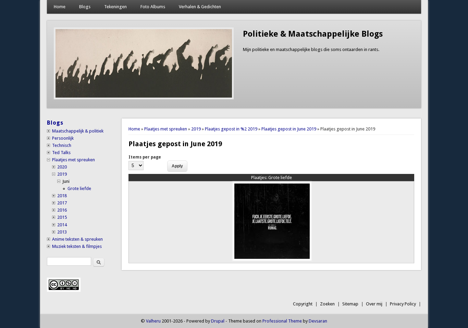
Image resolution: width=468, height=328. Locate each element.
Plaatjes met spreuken (165, 128)
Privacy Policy (403, 303)
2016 (62, 210)
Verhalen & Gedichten (200, 6)
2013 (62, 232)
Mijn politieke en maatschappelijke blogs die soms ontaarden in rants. (311, 49)
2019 (196, 128)
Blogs (84, 6)
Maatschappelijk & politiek (77, 131)
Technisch (61, 145)
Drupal (217, 321)
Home (59, 6)
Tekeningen (115, 6)
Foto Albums (152, 6)
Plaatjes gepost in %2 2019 (231, 128)
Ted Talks (61, 152)
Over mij (374, 303)
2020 (62, 166)
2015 (62, 217)
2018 (62, 195)
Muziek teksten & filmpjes (77, 246)
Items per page (144, 157)
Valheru (153, 321)
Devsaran (318, 321)
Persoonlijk (63, 138)
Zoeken (327, 303)
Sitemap (350, 303)
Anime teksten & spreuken (77, 239)
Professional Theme (282, 321)
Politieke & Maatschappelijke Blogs (313, 34)
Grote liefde (271, 177)
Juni (66, 181)
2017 (62, 202)
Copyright (302, 303)
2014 (62, 224)
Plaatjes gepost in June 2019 (288, 128)
